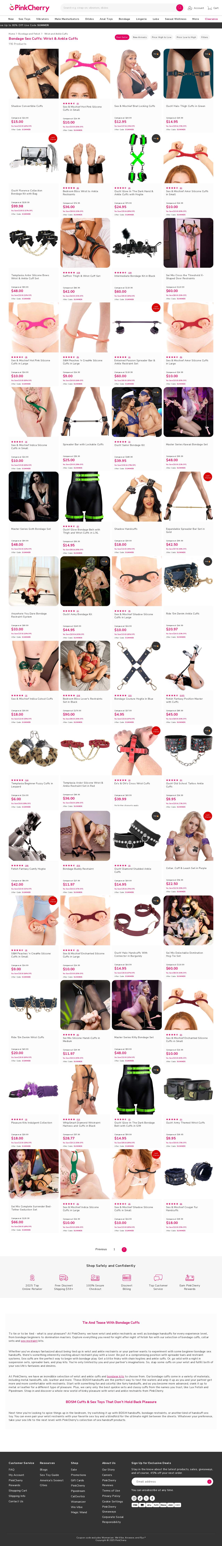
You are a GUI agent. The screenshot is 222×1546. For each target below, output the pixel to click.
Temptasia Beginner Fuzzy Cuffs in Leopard (32, 785)
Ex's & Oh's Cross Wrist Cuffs (132, 783)
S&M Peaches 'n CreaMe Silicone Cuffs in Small (31, 955)
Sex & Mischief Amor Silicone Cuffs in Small (187, 193)
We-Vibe (77, 1507)
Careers (107, 1475)
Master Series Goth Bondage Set (31, 529)
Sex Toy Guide (49, 1475)
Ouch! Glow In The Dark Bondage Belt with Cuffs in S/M (134, 1124)
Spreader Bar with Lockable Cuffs (83, 444)
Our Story (108, 1470)
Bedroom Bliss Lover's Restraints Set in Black (83, 700)
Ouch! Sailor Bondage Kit (129, 445)
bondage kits (115, 1376)
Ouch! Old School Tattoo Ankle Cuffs (185, 785)
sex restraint (29, 1341)
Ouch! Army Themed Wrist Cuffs (185, 1122)
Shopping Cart (18, 1491)
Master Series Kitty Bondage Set (134, 1037)
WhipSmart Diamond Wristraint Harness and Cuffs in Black (81, 1124)
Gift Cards (77, 1480)
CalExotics (78, 1496)
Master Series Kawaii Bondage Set (187, 444)
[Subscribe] (209, 1481)
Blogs (44, 1470)
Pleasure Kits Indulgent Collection (31, 1122)
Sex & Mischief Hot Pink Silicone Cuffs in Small (82, 108)
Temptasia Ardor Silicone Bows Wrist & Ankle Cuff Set (30, 277)
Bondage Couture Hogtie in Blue (133, 698)
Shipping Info (17, 1496)
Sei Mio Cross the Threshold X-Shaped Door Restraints (185, 277)
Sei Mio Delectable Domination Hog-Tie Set (184, 954)
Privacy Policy (111, 1496)
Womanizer (78, 1502)
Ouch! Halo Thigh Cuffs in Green (186, 106)
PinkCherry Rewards (16, 1483)
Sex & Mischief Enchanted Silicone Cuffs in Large (84, 955)
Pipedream (78, 1491)
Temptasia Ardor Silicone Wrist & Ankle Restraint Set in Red (83, 784)
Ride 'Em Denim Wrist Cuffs (27, 1037)
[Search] (179, 7)
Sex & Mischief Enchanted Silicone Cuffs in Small (187, 1040)
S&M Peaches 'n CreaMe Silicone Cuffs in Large (83, 362)
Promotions (78, 1475)
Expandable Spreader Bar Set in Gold (185, 530)
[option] (111, 25)
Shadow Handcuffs (126, 529)
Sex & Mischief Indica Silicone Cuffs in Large (81, 1209)
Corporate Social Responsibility (113, 1519)
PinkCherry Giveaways (109, 1509)
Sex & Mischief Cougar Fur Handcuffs (182, 1209)
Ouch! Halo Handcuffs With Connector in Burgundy (131, 954)
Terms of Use (111, 1491)
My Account (16, 1475)
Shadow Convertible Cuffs (27, 106)
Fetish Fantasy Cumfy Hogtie (28, 869)
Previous (101, 1249)
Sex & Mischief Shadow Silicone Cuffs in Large (133, 616)
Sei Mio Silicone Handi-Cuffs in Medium (81, 1040)
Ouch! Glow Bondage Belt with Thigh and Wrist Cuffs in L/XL (81, 531)
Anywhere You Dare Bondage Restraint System (29, 615)
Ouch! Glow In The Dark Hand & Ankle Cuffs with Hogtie (133, 193)
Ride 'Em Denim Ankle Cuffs (183, 613)
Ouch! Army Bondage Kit (77, 614)
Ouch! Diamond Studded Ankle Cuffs (132, 870)
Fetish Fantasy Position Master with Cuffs (184, 700)
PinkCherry (78, 1486)
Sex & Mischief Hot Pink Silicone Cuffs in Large (30, 362)
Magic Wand (79, 1512)
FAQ (12, 1470)
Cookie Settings (112, 1501)
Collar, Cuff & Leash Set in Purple (186, 868)
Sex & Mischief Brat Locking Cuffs (134, 106)
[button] (25, 19)
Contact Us (16, 1501)
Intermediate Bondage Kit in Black (134, 276)
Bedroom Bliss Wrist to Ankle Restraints (80, 193)
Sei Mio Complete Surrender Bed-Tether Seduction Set (31, 1208)
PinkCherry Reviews (109, 1483)
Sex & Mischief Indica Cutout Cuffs (32, 698)
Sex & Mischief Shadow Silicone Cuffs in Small (133, 1209)
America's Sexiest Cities (52, 1483)
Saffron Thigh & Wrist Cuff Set (81, 276)
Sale (74, 1470)
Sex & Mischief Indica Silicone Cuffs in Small (29, 447)
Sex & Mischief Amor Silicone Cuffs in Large (187, 362)
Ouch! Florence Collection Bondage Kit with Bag (26, 192)
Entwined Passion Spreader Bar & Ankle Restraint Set (134, 362)
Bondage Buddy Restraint (78, 869)
